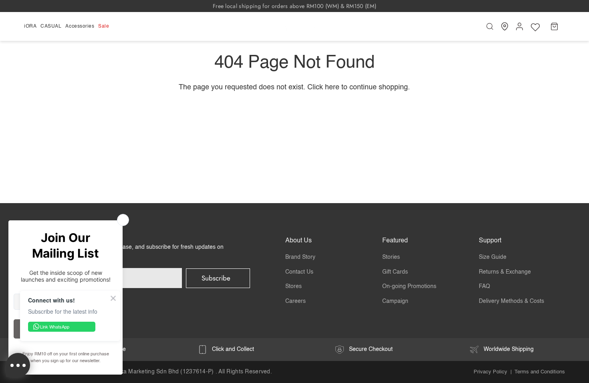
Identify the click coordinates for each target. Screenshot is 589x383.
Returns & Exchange (505, 272)
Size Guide (492, 257)
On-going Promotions (409, 286)
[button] (31, 26)
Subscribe (216, 278)
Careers (295, 301)
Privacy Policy (490, 372)
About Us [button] (298, 241)
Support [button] (490, 241)
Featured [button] (395, 241)
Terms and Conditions (539, 372)
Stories (391, 257)
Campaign (395, 301)
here (332, 87)
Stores (293, 286)
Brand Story (300, 257)
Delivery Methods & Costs (511, 301)
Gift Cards (395, 272)
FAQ (484, 286)
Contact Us (299, 272)
